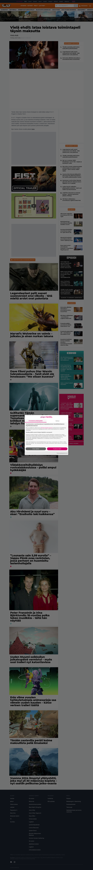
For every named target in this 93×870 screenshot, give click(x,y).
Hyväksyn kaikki (57, 448)
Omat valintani (35, 448)
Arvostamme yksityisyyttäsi (36, 420)
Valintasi (57, 421)
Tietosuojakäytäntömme (62, 453)
